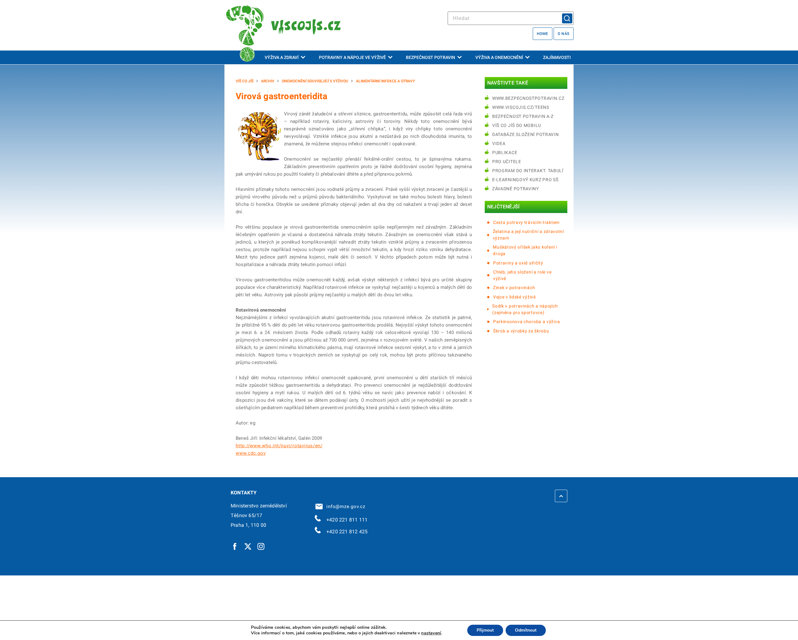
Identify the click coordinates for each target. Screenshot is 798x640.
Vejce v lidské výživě (514, 296)
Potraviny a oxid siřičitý (518, 262)
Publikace (504, 152)
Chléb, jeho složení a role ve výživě (522, 275)
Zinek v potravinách (514, 287)
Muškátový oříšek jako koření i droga (525, 250)
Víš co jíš (244, 81)
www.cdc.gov (251, 453)
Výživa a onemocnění (499, 57)
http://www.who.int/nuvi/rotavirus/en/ (279, 445)
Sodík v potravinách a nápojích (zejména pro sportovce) (525, 309)
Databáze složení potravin (525, 134)
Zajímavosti (557, 57)
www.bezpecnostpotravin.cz (528, 98)
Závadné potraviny (515, 188)
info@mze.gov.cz (344, 506)
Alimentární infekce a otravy (385, 81)
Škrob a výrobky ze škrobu (521, 330)
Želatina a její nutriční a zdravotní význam (528, 234)
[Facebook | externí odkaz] (235, 546)
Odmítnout (525, 630)
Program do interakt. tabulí (528, 170)
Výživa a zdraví (282, 57)
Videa (499, 143)
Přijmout (485, 630)
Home (542, 34)
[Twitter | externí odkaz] (248, 546)
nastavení (431, 633)
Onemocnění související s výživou (315, 81)
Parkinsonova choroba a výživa (526, 321)
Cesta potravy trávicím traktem (526, 222)
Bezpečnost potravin (430, 57)
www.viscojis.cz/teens (520, 107)
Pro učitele (506, 161)
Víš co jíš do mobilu (516, 125)
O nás (564, 34)
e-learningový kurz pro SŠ (525, 179)
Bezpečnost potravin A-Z (523, 116)
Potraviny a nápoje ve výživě (352, 57)
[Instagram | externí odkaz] (261, 546)
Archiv (267, 81)
